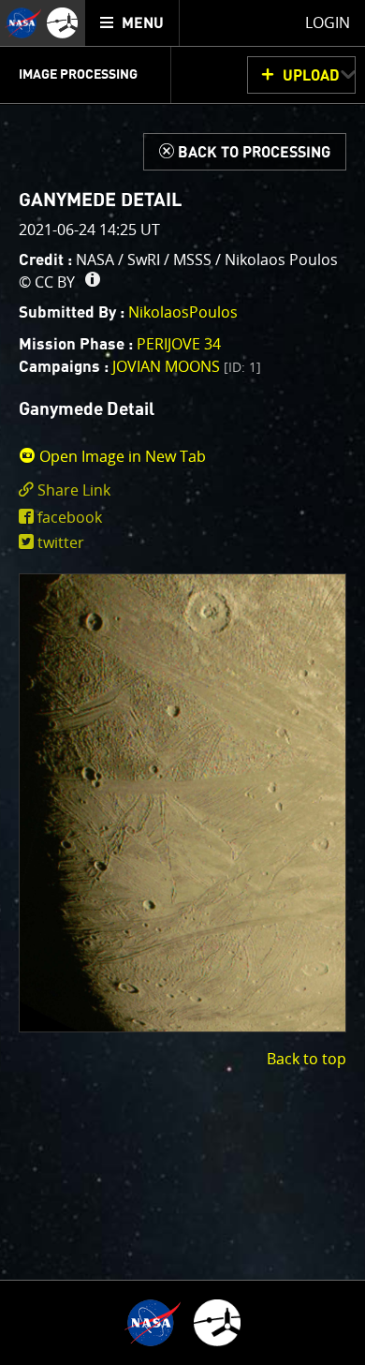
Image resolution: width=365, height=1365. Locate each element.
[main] (182, 682)
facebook (69, 517)
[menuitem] (132, 23)
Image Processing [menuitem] (78, 75)
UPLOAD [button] (311, 75)
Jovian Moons (186, 366)
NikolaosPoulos (183, 312)
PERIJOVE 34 (179, 344)
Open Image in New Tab (121, 456)
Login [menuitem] (327, 22)
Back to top (306, 1058)
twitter (60, 542)
